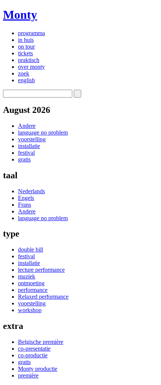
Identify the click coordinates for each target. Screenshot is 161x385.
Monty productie (37, 369)
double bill (30, 249)
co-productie (33, 355)
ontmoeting (31, 283)
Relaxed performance (43, 296)
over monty (31, 67)
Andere (27, 126)
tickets (25, 53)
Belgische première (40, 342)
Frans (24, 204)
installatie (29, 146)
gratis (24, 159)
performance (33, 290)
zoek (23, 73)
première (28, 375)
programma (31, 33)
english (26, 80)
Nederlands (31, 191)
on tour (26, 46)
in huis (26, 40)
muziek (26, 276)
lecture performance (41, 270)
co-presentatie (34, 348)
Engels (26, 198)
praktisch (28, 60)
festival (26, 153)
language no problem (43, 132)
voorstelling (32, 139)
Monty (20, 14)
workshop (30, 310)
